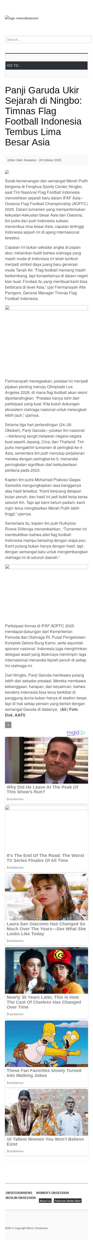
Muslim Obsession (21, 1198)
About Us (45, 1201)
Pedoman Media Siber (68, 1201)
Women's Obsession (52, 1193)
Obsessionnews (19, 1193)
